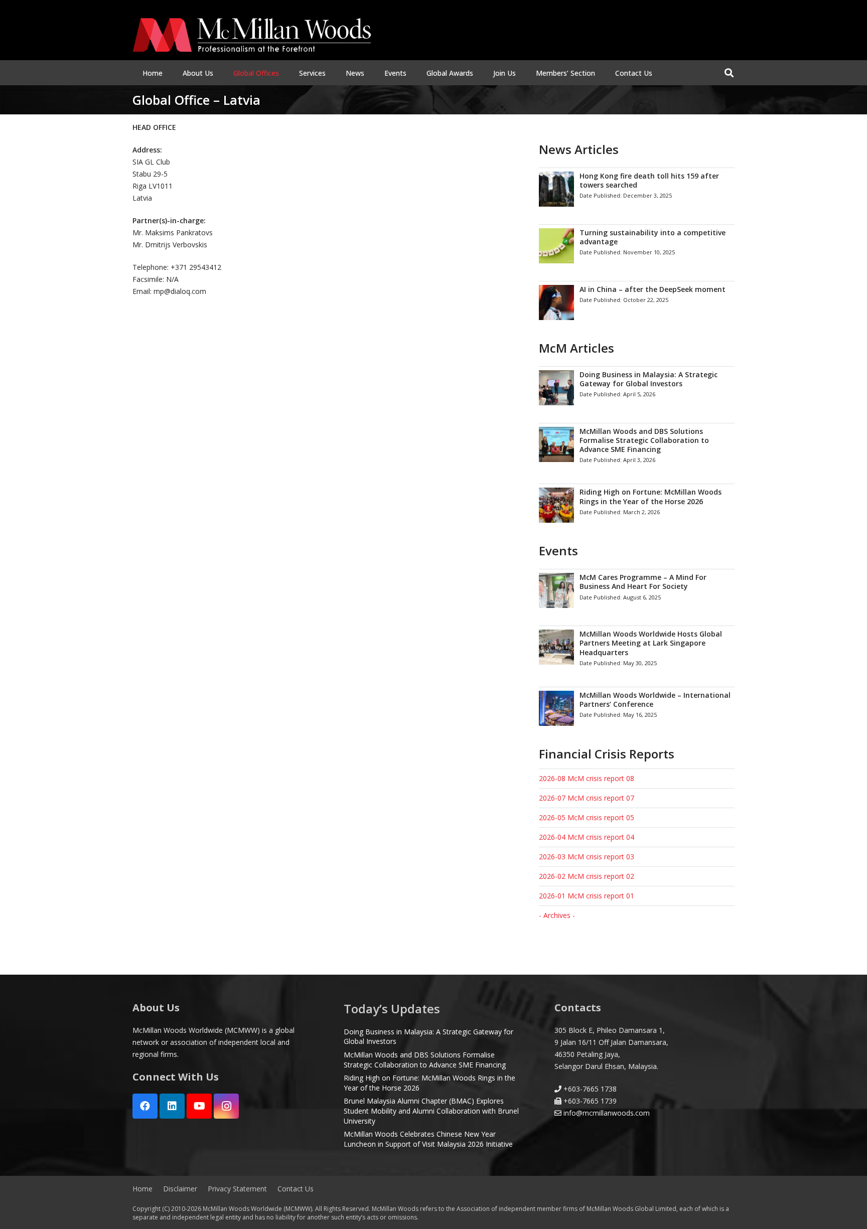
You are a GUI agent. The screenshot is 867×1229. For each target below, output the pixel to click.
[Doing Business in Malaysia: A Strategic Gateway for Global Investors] (637, 387)
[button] (219, 73)
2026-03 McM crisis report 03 (586, 856)
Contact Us (295, 1188)
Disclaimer (180, 1188)
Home (142, 1188)
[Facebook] (145, 1106)
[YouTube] (199, 1106)
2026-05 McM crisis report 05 (586, 817)
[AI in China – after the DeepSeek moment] (637, 302)
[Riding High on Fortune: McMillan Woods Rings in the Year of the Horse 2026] (637, 505)
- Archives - (557, 915)
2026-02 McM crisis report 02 (586, 876)
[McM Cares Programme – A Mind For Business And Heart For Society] (637, 590)
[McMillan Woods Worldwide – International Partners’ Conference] (637, 708)
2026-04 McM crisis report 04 (586, 837)
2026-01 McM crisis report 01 (586, 895)
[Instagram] (226, 1106)
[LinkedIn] (172, 1106)
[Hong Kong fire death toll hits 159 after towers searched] (637, 189)
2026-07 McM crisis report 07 (586, 798)
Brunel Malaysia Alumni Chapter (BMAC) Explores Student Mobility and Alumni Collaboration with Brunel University (431, 1110)
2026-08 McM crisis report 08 (586, 778)
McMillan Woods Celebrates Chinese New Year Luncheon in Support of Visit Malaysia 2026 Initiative (428, 1139)
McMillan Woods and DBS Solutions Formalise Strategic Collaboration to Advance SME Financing (425, 1059)
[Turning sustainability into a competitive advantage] (637, 245)
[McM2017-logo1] (251, 35)
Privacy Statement (237, 1188)
